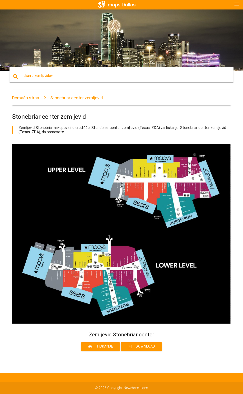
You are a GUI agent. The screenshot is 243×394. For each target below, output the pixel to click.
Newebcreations (136, 388)
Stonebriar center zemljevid (76, 97)
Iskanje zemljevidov (38, 76)
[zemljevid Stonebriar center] (121, 323)
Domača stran (25, 97)
